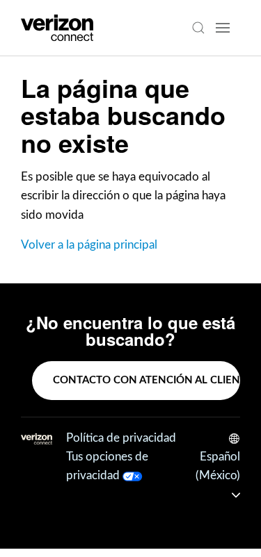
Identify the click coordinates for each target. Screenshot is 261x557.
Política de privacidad (121, 438)
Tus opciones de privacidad (107, 466)
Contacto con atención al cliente (146, 380)
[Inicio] (57, 27)
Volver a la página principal (89, 245)
